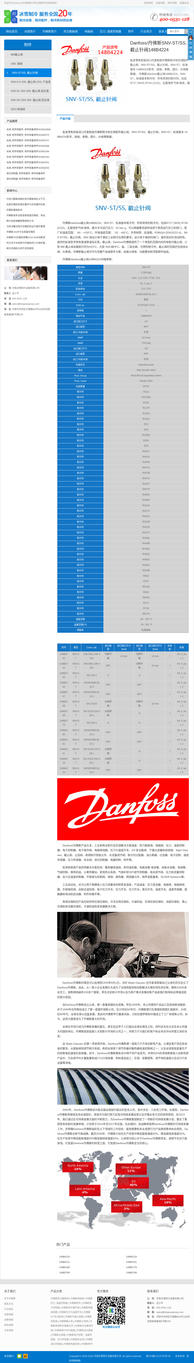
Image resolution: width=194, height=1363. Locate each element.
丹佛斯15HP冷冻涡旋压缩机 (20, 232)
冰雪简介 (30, 31)
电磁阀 (88, 31)
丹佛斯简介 (49, 31)
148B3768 (131, 1272)
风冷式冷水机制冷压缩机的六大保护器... (26, 243)
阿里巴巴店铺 (25, 1356)
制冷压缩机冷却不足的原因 (20, 248)
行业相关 (8, 1309)
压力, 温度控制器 (110, 31)
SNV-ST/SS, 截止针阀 (25, 72)
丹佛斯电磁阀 (77, 1298)
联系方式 (164, 31)
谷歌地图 (160, 3)
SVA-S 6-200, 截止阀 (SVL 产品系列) (27, 83)
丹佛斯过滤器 (58, 1335)
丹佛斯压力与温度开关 (70, 1312)
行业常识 (146, 31)
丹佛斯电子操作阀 (70, 1307)
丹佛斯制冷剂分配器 (65, 1330)
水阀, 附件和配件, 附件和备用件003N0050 (27, 168)
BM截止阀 (17, 54)
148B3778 (131, 1267)
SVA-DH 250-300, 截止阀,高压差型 (26, 101)
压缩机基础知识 (14, 210)
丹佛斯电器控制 (72, 1344)
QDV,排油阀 (18, 109)
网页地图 (172, 3)
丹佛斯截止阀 (66, 1321)
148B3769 (64, 1272)
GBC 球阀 (17, 63)
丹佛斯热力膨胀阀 (60, 1298)
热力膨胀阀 (70, 31)
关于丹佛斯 (10, 1298)
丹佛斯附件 (75, 1303)
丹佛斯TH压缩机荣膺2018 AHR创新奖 (25, 237)
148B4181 (131, 1262)
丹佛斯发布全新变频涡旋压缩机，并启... (26, 215)
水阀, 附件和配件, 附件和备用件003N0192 (27, 157)
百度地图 (148, 3)
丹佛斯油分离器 (85, 1330)
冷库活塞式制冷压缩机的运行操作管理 (25, 226)
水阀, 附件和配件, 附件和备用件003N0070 (27, 135)
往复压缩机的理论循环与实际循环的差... (26, 204)
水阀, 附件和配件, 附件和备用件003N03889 (28, 129)
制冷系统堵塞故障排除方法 (20, 221)
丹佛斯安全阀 (77, 1339)
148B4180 (64, 1267)
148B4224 (64, 1256)
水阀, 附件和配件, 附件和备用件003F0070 (27, 140)
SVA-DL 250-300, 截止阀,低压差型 (26, 92)
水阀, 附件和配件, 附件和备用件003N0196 (27, 151)
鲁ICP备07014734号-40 (158, 1356)
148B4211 (64, 1262)
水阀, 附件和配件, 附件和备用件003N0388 (27, 146)
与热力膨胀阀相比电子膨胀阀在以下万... (26, 199)
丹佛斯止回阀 (81, 1321)
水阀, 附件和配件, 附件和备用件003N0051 (27, 162)
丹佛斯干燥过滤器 (74, 1316)
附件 (131, 31)
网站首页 (11, 31)
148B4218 (131, 1256)
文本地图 (8, 1330)
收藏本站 (184, 3)
